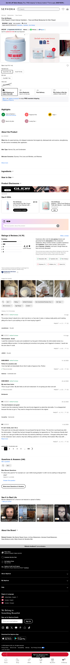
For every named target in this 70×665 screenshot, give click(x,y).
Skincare (3, 15)
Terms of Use (13, 647)
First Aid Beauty (6, 18)
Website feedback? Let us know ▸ (35, 546)
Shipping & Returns (8, 100)
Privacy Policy (4, 647)
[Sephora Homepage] (8, 9)
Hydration (25, 25)
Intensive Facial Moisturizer (49, 537)
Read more (4, 439)
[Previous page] (2, 448)
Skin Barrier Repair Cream (20, 537)
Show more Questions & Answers (13, 486)
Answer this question (9, 480)
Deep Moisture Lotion (7, 539)
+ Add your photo (6, 501)
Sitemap (27, 647)
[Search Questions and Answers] (3, 465)
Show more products (11, 115)
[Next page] (32, 448)
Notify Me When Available (20, 210)
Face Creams (18, 15)
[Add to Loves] (67, 65)
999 (29, 449)
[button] (28, 29)
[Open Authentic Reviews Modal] (17, 272)
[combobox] (38, 9)
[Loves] (63, 9)
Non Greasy (32, 25)
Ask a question (17, 23)
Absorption (20, 25)
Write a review (64, 236)
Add (54, 210)
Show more (4, 163)
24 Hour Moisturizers (34, 537)
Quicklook (6, 206)
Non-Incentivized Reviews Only (43, 302)
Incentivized (12, 295)
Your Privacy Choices (36, 647)
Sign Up (28, 621)
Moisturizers (11, 15)
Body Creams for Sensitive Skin (24, 539)
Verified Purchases (27, 302)
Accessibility (21, 647)
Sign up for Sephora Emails (9, 617)
